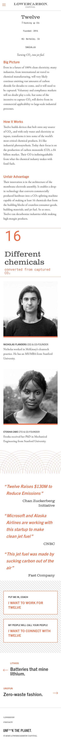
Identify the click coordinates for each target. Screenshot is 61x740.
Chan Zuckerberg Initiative (39, 503)
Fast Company (41, 575)
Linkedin (8, 717)
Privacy (8, 722)
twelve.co (30, 47)
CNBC (49, 544)
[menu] (4, 5)
